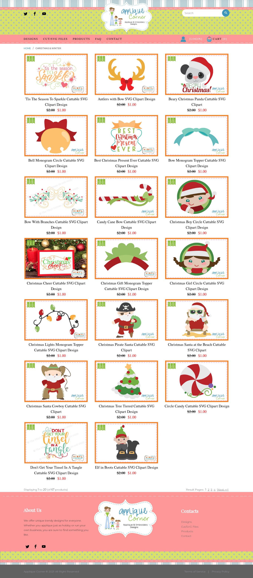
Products (81, 39)
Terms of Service (195, 571)
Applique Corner (34, 571)
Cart (219, 39)
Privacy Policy (220, 571)
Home (27, 48)
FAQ (98, 39)
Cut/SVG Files (55, 39)
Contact (114, 39)
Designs (31, 39)
